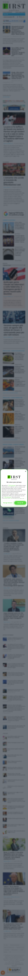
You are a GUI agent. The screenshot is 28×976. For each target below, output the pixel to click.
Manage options (7, 502)
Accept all (20, 502)
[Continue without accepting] (25, 472)
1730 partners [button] (11, 485)
